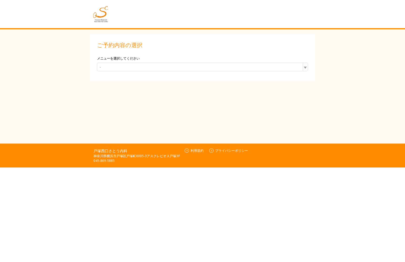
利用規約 (197, 150)
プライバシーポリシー (231, 150)
